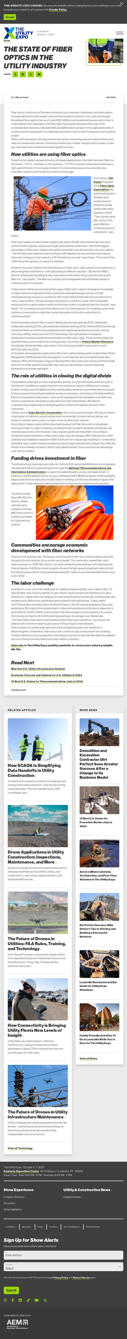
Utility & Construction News (87, 1190)
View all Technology (20, 1148)
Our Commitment (72, 1227)
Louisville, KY (43, 31)
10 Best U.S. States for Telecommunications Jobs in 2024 (47, 681)
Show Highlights (13, 1209)
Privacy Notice (93, 1227)
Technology (18, 690)
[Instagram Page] (5, 1300)
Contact (53, 1227)
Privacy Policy (60, 1277)
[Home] (18, 33)
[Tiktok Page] (28, 1300)
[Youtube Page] (36, 1300)
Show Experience (19, 1190)
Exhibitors (11, 1227)
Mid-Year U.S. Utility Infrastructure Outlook (38, 668)
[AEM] (17, 1324)
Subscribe (17, 645)
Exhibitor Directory (14, 1197)
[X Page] (45, 1300)
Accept (10, 17)
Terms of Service (81, 1277)
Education (10, 1203)
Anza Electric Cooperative (45, 412)
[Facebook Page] (12, 1300)
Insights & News (72, 1197)
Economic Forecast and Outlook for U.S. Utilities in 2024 (46, 675)
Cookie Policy (58, 9)
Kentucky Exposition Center (21, 1171)
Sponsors (27, 1227)
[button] (119, 33)
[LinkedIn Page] (20, 1300)
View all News (89, 1058)
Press (41, 1227)
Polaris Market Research (98, 341)
